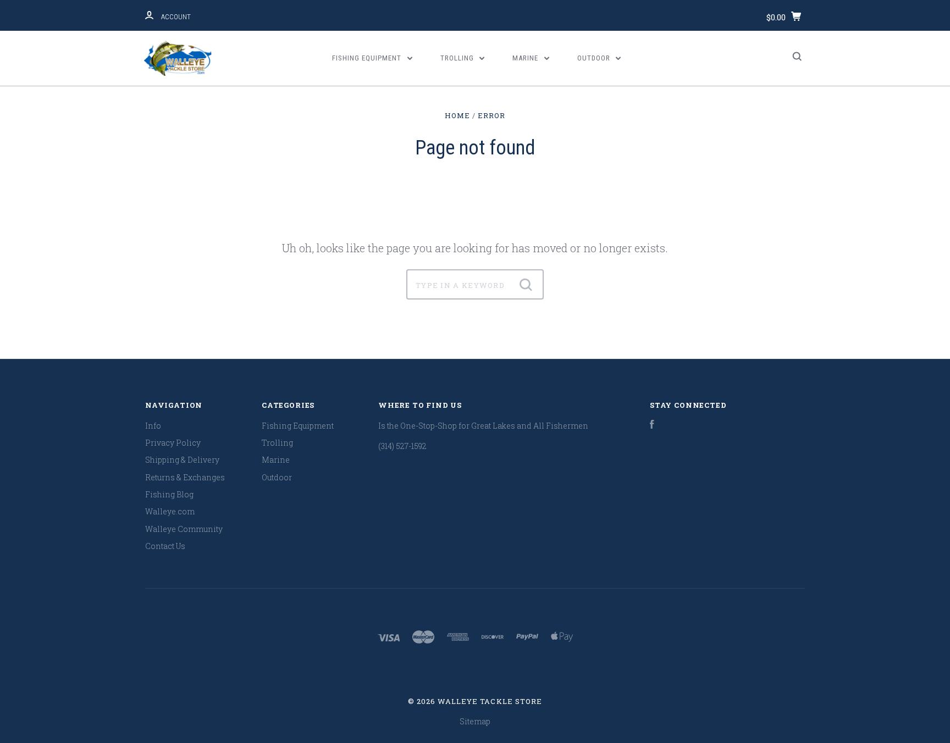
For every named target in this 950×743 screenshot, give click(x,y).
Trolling (458, 58)
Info (153, 425)
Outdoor (594, 58)
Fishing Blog (169, 494)
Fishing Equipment (368, 58)
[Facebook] (652, 425)
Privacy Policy (173, 442)
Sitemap (475, 721)
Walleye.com (170, 511)
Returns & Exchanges (185, 477)
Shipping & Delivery (182, 459)
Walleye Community (184, 529)
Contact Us (165, 546)
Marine (526, 58)
